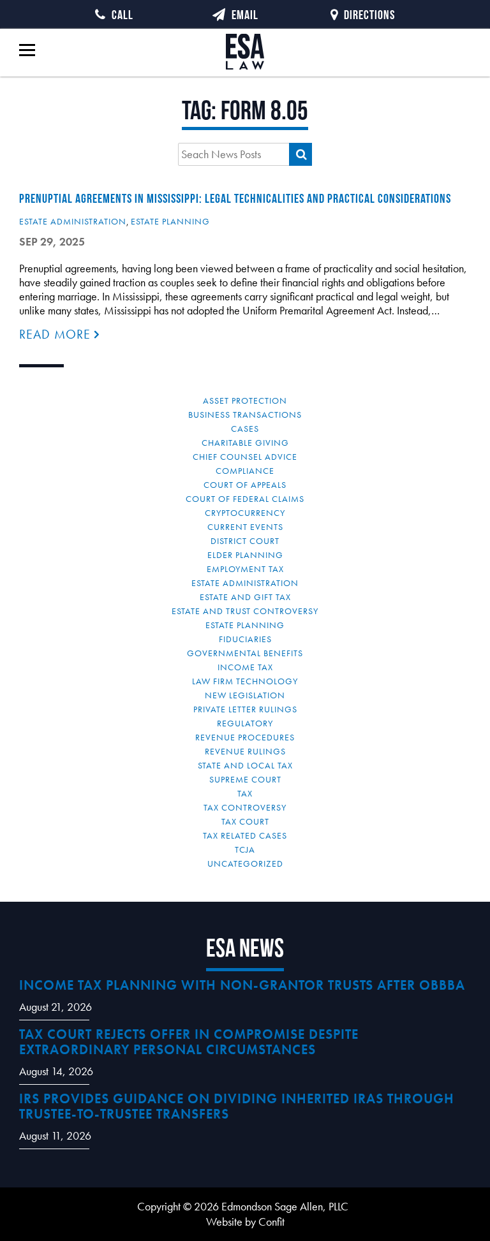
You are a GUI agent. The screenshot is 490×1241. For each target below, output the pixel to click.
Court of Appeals (245, 484)
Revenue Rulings (245, 751)
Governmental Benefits (245, 653)
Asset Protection (245, 400)
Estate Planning (170, 221)
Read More (56, 334)
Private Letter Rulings (245, 709)
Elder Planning (245, 555)
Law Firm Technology (245, 681)
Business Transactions (245, 414)
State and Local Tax (245, 765)
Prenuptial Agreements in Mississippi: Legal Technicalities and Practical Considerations (235, 198)
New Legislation (245, 695)
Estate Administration (72, 221)
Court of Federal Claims (245, 498)
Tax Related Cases (245, 835)
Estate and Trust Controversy (245, 611)
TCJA (245, 849)
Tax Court (245, 821)
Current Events (245, 526)
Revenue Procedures (245, 737)
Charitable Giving (245, 442)
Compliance (245, 470)
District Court (245, 541)
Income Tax (245, 667)
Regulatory (245, 723)
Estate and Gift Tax (245, 597)
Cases (245, 428)
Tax (245, 793)
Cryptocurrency (245, 512)
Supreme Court (245, 779)
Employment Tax (245, 569)
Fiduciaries (245, 639)
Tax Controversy (245, 807)
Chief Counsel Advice (245, 456)
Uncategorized (245, 863)
